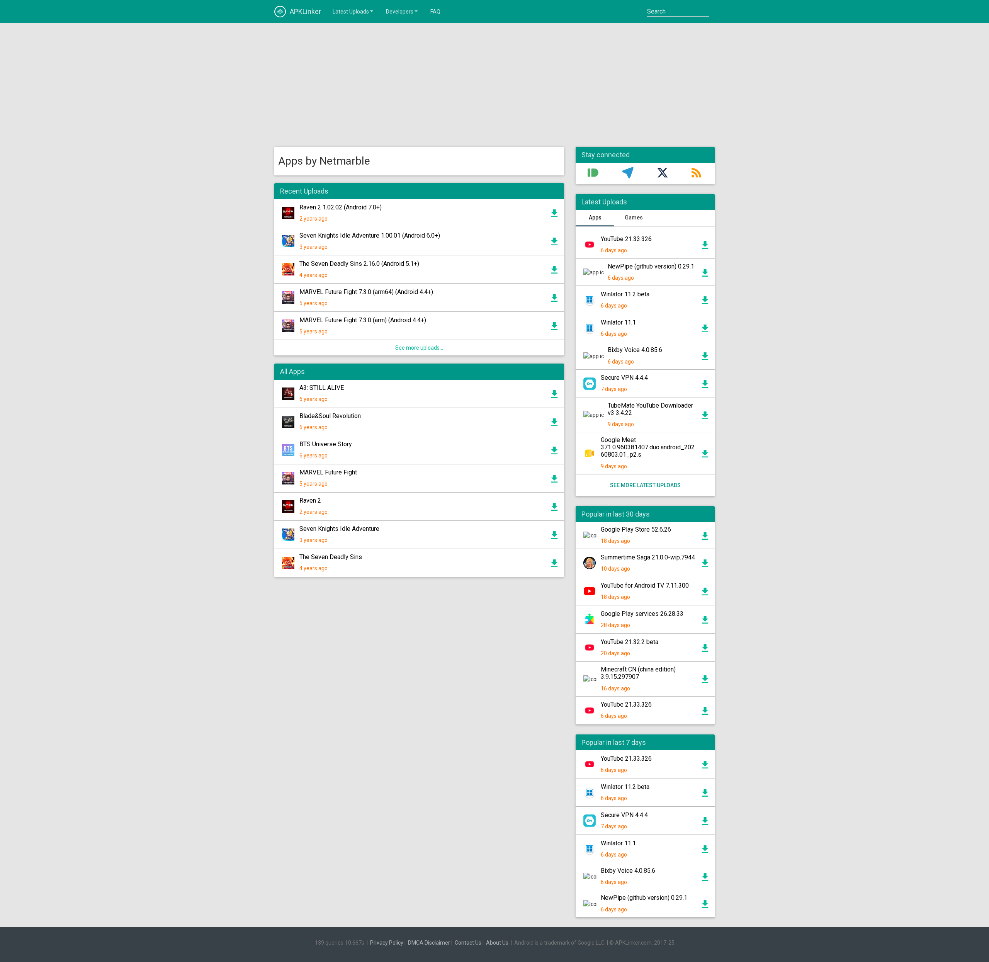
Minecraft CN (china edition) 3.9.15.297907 (638, 673)
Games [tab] (634, 217)
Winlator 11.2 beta (625, 294)
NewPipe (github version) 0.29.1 (651, 266)
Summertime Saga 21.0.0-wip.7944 (648, 557)
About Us (497, 943)
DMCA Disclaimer (429, 943)
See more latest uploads (645, 485)
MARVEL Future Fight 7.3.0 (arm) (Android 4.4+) (362, 320)
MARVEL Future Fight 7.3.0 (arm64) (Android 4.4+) (366, 292)
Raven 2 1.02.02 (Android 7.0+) (340, 207)
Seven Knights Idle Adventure (339, 528)
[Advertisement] (494, 85)
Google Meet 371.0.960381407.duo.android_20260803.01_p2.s (648, 447)
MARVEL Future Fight (328, 472)
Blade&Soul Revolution (330, 416)
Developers (399, 11)
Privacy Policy (386, 943)
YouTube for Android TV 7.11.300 (645, 585)
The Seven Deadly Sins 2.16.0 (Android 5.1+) (359, 263)
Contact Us (468, 943)
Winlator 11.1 (618, 322)
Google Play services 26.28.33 (642, 613)
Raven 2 (310, 500)
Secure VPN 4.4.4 (624, 377)
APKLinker (305, 11)
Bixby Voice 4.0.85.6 (635, 350)
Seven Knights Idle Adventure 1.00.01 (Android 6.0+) (369, 235)
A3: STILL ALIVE (321, 387)
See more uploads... (419, 348)
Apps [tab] (595, 217)
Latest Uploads (351, 11)
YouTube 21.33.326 (626, 239)
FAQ (435, 11)
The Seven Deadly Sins (330, 557)
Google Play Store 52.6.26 (636, 529)
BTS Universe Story (325, 444)
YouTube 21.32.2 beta (629, 642)
